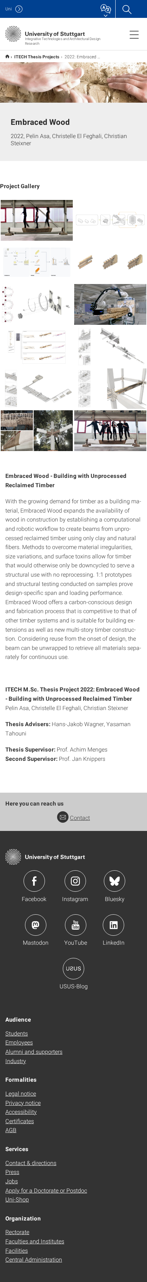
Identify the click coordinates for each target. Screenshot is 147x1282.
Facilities (16, 1250)
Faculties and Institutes (34, 1241)
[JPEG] (37, 220)
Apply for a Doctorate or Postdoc (46, 1190)
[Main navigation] (134, 34)
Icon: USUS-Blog (73, 968)
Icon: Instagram (75, 881)
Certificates (19, 1121)
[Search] (126, 8)
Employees (19, 1042)
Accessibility (21, 1111)
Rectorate (17, 1231)
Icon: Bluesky (114, 881)
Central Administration (33, 1259)
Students (16, 1033)
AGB (10, 1130)
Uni (8, 8)
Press (12, 1171)
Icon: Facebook (34, 881)
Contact (80, 817)
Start (7, 56)
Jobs (11, 1181)
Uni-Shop (17, 1199)
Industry (15, 1061)
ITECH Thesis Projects (37, 56)
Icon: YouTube (75, 925)
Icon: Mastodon (35, 925)
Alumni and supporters (33, 1051)
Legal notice (20, 1093)
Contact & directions (30, 1162)
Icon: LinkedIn (113, 925)
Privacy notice (23, 1102)
